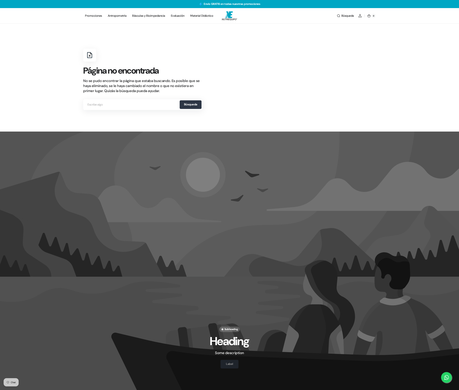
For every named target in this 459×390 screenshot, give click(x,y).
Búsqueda (190, 104)
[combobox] (143, 104)
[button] (345, 16)
